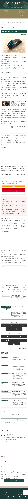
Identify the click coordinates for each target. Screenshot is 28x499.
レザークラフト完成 (6, 306)
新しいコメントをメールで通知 (10, 476)
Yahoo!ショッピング (13, 191)
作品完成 (4, 308)
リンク (7, 492)
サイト (3, 467)
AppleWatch (15, 306)
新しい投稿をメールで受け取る (10, 478)
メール (3, 461)
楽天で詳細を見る (6, 72)
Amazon (13, 186)
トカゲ (21, 306)
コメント (4, 441)
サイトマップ (7, 494)
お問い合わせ (21, 494)
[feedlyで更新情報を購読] (20, 340)
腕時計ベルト (11, 308)
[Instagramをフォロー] (7, 340)
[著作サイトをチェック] (7, 336)
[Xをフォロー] (20, 336)
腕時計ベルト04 (11, 218)
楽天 (13, 188)
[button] (18, 329)
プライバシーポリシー (21, 492)
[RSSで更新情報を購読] (14, 343)
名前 (3, 456)
